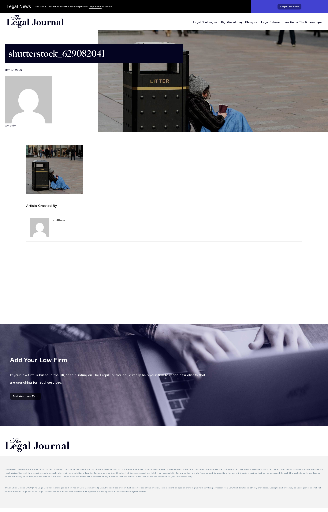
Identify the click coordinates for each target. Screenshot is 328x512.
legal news (95, 6)
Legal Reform (270, 22)
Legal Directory (289, 6)
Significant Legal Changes (239, 22)
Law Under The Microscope (303, 22)
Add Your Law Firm (25, 396)
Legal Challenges (205, 22)
